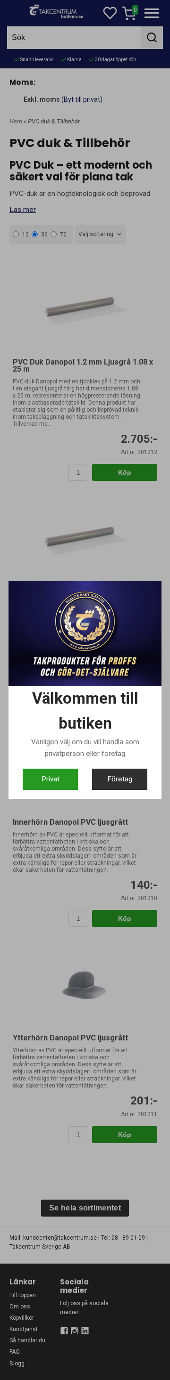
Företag (119, 779)
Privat (51, 779)
